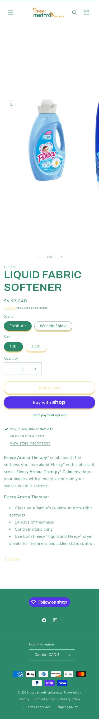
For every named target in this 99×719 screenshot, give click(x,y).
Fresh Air (18, 326)
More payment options (49, 415)
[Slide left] (38, 257)
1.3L (13, 346)
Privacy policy (70, 699)
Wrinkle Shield (53, 326)
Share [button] (14, 559)
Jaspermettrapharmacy (46, 692)
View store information (30, 443)
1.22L (39, 347)
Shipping (10, 307)
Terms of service (38, 706)
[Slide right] (61, 257)
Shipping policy (67, 706)
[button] (10, 12)
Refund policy (45, 699)
